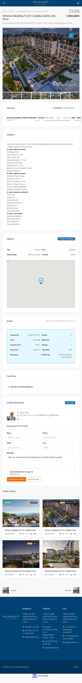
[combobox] (59, 447)
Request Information (16, 479)
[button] (41, 281)
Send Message (33, 479)
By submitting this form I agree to (21, 473)
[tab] (71, 35)
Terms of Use (14, 474)
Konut (75, 502)
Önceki (13, 590)
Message (10, 453)
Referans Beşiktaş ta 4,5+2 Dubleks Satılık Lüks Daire (25, 571)
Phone (45, 433)
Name (9, 433)
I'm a (44, 443)
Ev (5, 11)
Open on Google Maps (67, 239)
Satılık (27, 502)
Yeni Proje (34, 502)
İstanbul (11, 11)
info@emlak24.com (71, 642)
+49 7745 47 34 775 (26, 415)
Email (9, 443)
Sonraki (68, 590)
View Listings (70, 402)
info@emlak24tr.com (32, 637)
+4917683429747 (42, 415)
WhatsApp (54, 415)
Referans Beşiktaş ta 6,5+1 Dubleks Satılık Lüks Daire (25, 530)
